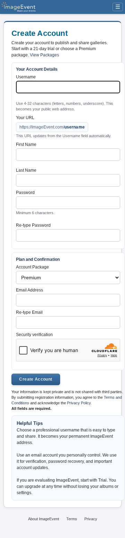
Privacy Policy (79, 403)
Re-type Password (33, 225)
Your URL (25, 117)
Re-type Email (29, 312)
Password (25, 192)
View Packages (44, 55)
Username (26, 77)
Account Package (32, 267)
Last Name (26, 170)
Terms (71, 519)
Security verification (34, 334)
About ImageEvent (43, 519)
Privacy (90, 519)
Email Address (29, 290)
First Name (26, 144)
